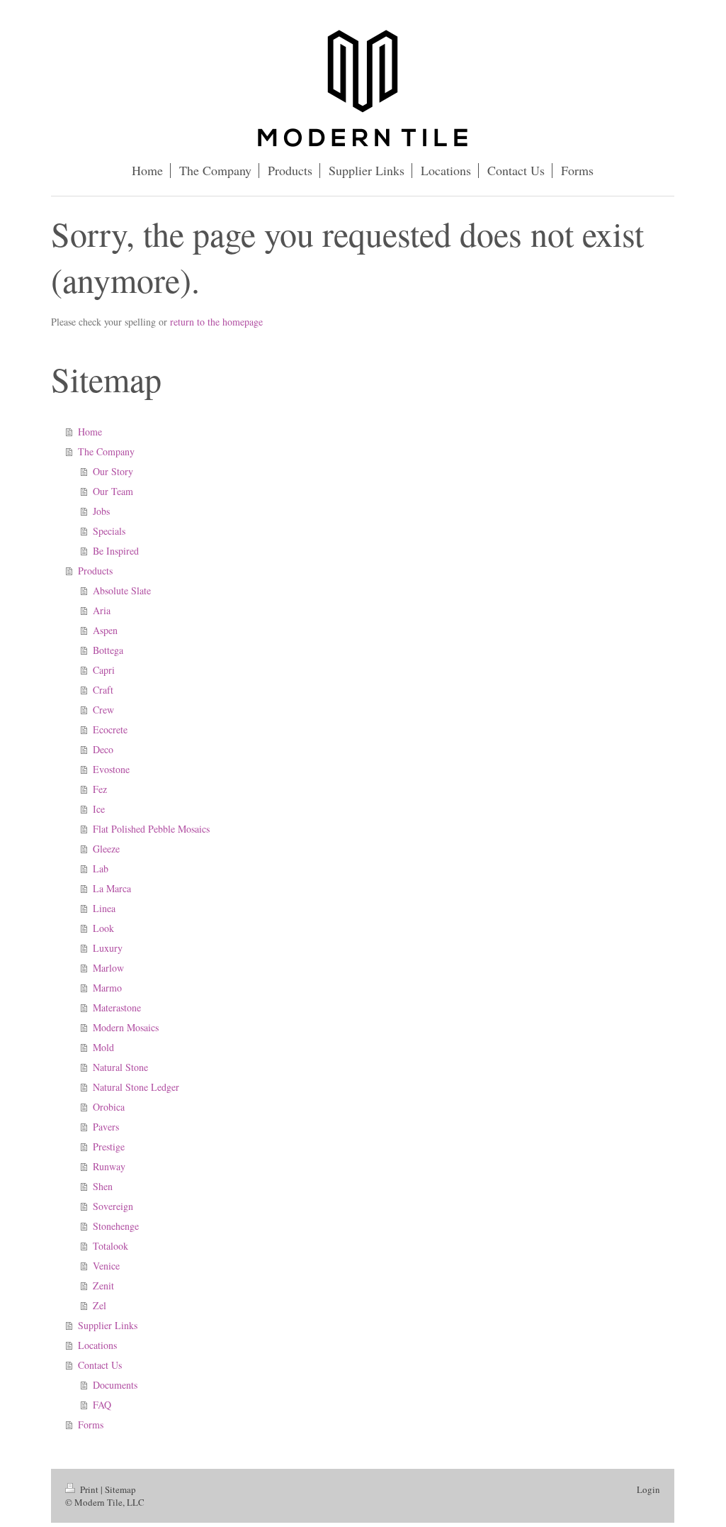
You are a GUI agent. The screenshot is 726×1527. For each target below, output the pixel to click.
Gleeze (106, 848)
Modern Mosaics (126, 1027)
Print (89, 1489)
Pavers (106, 1126)
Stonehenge (116, 1226)
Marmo (107, 987)
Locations (97, 1345)
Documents (115, 1385)
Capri (104, 670)
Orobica (109, 1107)
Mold (103, 1047)
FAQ (102, 1404)
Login (648, 1489)
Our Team (113, 491)
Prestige (109, 1146)
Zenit (103, 1285)
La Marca (112, 888)
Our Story (113, 471)
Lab (100, 868)
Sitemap (120, 1489)
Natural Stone (120, 1067)
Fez (100, 789)
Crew (103, 709)
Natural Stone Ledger (136, 1087)
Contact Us (100, 1365)
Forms (90, 1424)
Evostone (111, 769)
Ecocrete (110, 729)
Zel (99, 1305)
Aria (101, 610)
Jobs (101, 511)
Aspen (105, 630)
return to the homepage (216, 321)
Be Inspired (116, 550)
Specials (109, 531)
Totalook (110, 1246)
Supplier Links (107, 1325)
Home (90, 431)
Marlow (108, 967)
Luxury (108, 948)
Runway (109, 1166)
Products (95, 570)
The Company (106, 451)
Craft (103, 689)
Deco (103, 749)
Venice (106, 1265)
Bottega (108, 650)
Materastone (117, 1007)
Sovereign (113, 1206)
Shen (103, 1186)
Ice (99, 809)
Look (103, 928)
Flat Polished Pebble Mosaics (151, 828)
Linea (104, 908)
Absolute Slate (122, 590)
